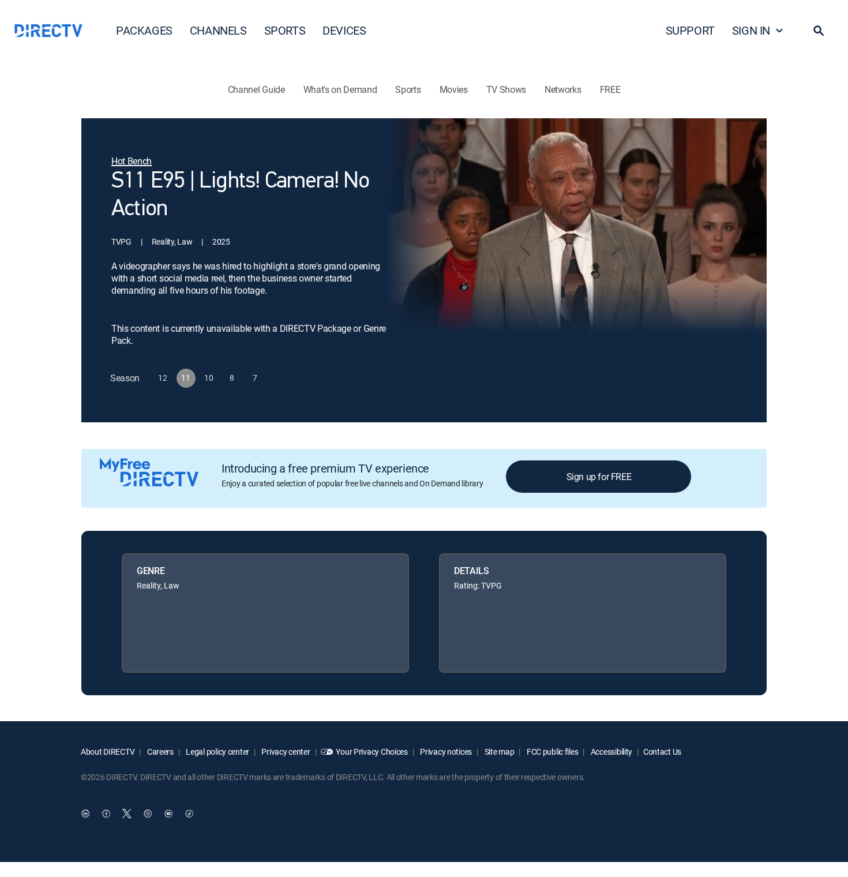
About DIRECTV (107, 751)
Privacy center (285, 751)
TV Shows (506, 89)
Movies (454, 89)
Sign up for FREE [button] (599, 476)
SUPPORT (690, 30)
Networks (563, 89)
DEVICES (344, 30)
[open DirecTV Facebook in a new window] (106, 813)
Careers (159, 751)
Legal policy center (217, 751)
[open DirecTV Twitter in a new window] (127, 813)
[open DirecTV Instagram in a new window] (147, 813)
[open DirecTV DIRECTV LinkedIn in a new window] (85, 813)
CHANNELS (218, 30)
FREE (610, 89)
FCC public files (551, 751)
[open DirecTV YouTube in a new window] (168, 813)
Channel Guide (256, 89)
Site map (498, 751)
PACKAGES (144, 30)
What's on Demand (340, 89)
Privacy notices (445, 751)
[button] (818, 31)
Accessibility (610, 751)
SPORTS (285, 30)
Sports (408, 89)
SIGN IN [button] (751, 30)
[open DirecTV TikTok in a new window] (189, 813)
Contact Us (662, 751)
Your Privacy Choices (371, 751)
